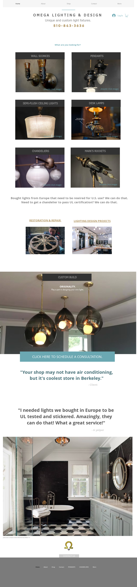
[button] (127, 15)
